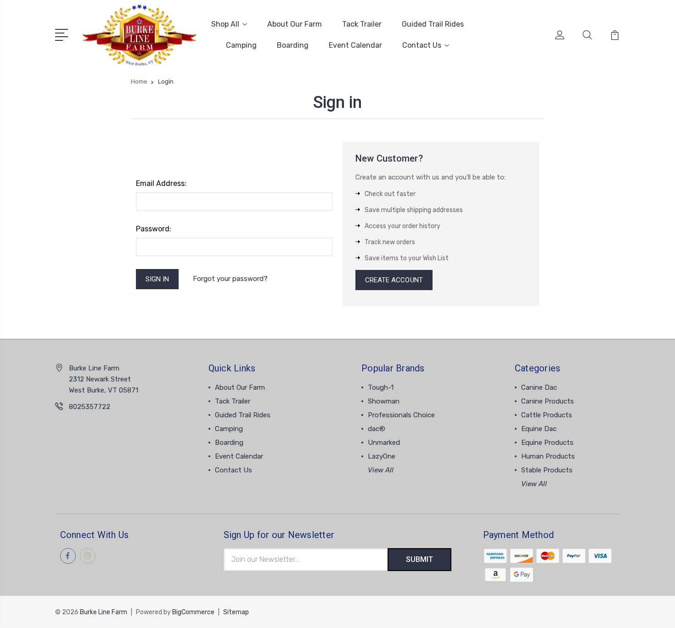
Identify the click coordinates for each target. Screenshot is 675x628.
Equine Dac (539, 429)
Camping (241, 45)
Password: (153, 228)
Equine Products (547, 442)
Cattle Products (546, 415)
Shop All (225, 24)
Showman (383, 401)
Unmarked (384, 442)
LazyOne (381, 456)
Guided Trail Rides (433, 24)
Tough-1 (381, 387)
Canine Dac (539, 387)
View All (381, 470)
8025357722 (89, 407)
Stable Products (547, 470)
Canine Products (547, 401)
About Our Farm (294, 24)
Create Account (394, 280)
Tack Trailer (362, 24)
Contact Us (421, 45)
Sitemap (236, 612)
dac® (376, 429)
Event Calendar (355, 45)
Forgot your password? (230, 279)
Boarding (293, 45)
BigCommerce (193, 612)
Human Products (548, 456)
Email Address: (161, 183)
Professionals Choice (401, 415)
